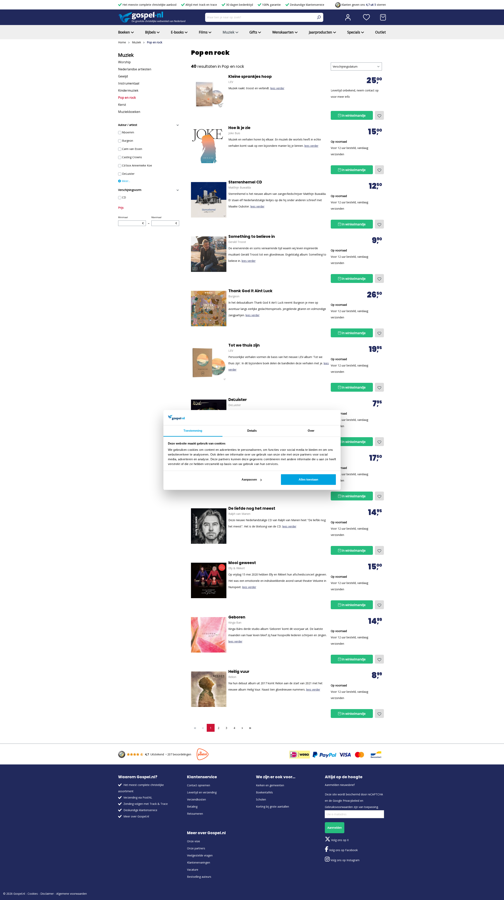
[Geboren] (208, 635)
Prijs (121, 207)
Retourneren (195, 813)
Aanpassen (249, 479)
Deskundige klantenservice (306, 5)
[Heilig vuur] (208, 689)
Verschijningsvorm (129, 190)
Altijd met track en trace (201, 5)
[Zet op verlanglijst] (379, 115)
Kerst (122, 104)
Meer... (125, 181)
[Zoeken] (318, 17)
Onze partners (196, 848)
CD (124, 197)
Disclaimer (47, 893)
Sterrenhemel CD (245, 182)
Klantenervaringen (198, 862)
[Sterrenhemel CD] (208, 199)
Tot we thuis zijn (244, 345)
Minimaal (131, 220)
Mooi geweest (242, 563)
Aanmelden (334, 827)
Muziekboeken (129, 112)
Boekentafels (264, 792)
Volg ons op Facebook (343, 850)
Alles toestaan (308, 479)
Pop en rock (127, 97)
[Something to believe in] (208, 254)
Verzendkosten (196, 799)
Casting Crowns (132, 157)
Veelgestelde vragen (200, 855)
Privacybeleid (351, 800)
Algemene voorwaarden (71, 893)
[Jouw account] (348, 17)
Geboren (236, 617)
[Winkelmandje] (383, 17)
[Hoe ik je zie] (208, 145)
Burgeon (127, 140)
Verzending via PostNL (137, 797)
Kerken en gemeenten (270, 785)
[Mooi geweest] (208, 580)
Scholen (261, 799)
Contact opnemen (198, 785)
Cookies (33, 893)
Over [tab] (311, 430)
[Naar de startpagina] (151, 17)
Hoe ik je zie (239, 128)
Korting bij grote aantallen (272, 806)
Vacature (192, 869)
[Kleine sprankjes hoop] (208, 94)
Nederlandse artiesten (134, 69)
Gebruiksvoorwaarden (339, 807)
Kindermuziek (128, 90)
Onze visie (193, 841)
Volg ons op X (339, 840)
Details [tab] (252, 430)
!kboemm (128, 132)
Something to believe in (251, 236)
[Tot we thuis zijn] (208, 363)
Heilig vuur (238, 671)
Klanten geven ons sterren (363, 5)
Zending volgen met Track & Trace (145, 804)
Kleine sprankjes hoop (250, 76)
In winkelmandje (353, 115)
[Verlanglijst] (366, 17)
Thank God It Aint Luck (250, 291)
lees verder (277, 88)
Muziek (126, 55)
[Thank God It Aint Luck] (208, 308)
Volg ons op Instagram (344, 860)
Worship (124, 62)
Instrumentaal (128, 83)
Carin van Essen (132, 149)
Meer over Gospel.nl (136, 816)
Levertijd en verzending (202, 792)
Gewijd (123, 76)
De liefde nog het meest (251, 508)
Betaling (192, 806)
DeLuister (128, 174)
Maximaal (164, 220)
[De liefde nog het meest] (208, 526)
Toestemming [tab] (192, 430)
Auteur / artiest (127, 125)
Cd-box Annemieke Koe (137, 165)
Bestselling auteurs (199, 877)
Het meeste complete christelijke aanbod (149, 5)
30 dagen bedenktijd (239, 5)
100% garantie (271, 5)
